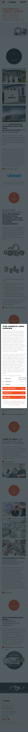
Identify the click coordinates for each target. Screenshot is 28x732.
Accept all (7, 393)
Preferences (8, 381)
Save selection (9, 388)
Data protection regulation (16, 401)
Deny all (6, 397)
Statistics (7, 384)
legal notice (17, 404)
